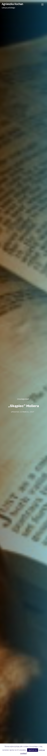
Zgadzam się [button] (32, 750)
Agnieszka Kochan (12, 4)
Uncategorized (23, 399)
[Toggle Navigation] (42, 4)
